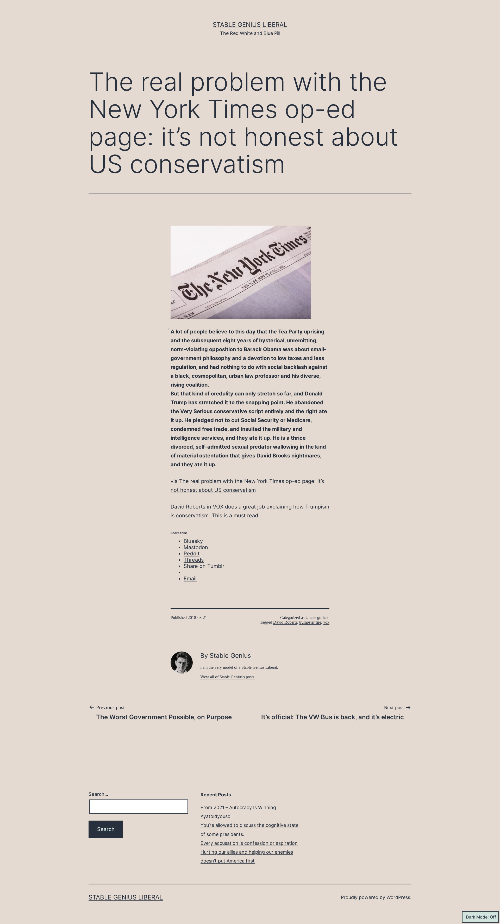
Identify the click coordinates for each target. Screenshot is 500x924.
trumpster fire (310, 622)
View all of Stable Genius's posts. (227, 677)
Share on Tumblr (204, 566)
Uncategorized (317, 617)
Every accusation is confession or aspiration (249, 843)
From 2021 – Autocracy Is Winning (238, 807)
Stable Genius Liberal (250, 24)
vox (326, 622)
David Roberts (285, 622)
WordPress (398, 897)
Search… (98, 794)
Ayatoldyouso (215, 816)
